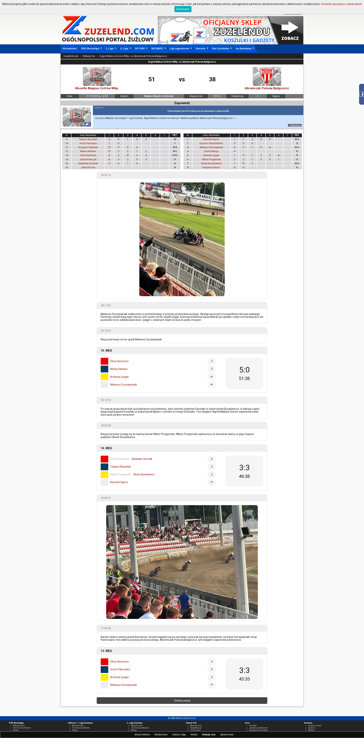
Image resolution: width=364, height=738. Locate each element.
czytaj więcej (294, 125)
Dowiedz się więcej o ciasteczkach (341, 3)
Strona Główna (142, 734)
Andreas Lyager (211, 155)
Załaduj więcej (182, 700)
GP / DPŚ (140, 48)
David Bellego (211, 151)
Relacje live (89, 56)
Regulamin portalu (258, 730)
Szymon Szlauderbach (211, 143)
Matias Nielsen (88, 151)
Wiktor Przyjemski (211, 159)
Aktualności (70, 48)
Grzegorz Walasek (88, 147)
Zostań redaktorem (258, 728)
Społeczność (227, 734)
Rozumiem (183, 9)
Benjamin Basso (211, 167)
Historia (200, 48)
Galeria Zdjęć (179, 734)
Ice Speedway (243, 48)
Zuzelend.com (70, 56)
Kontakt (253, 725)
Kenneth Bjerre (211, 139)
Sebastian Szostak (88, 163)
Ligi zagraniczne (179, 48)
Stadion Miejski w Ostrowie (158, 96)
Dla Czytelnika (220, 48)
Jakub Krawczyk (88, 159)
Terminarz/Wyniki (22, 728)
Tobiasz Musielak (88, 139)
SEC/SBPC (157, 48)
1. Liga (110, 48)
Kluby (16, 730)
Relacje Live (209, 734)
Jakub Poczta (88, 167)
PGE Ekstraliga (90, 48)
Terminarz (195, 730)
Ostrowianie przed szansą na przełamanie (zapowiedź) (198, 110)
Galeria (311, 728)
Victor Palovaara (88, 143)
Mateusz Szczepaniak (211, 147)
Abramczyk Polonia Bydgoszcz (267, 88)
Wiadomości (161, 734)
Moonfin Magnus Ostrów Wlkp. (97, 88)
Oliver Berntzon (88, 155)
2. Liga (124, 48)
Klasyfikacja (196, 728)
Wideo (194, 734)
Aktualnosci (196, 725)
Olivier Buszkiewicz (211, 163)
